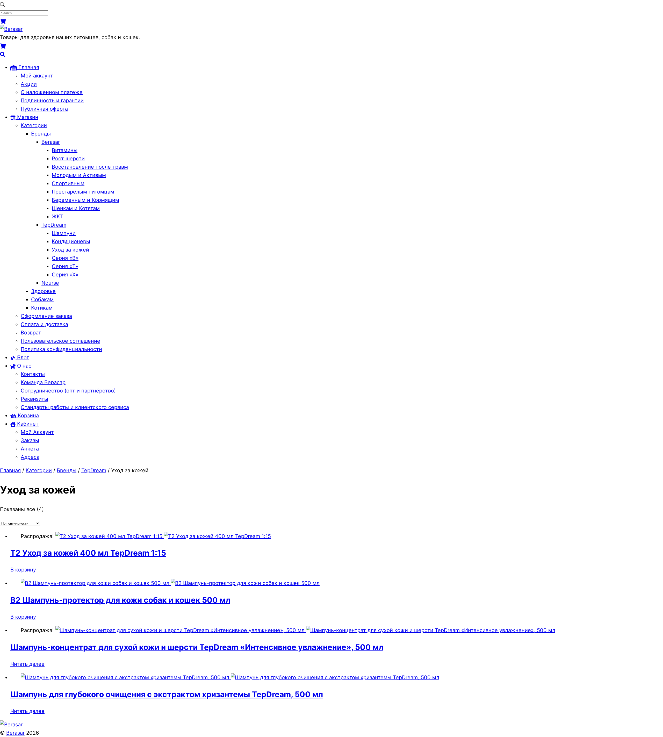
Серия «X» (65, 274)
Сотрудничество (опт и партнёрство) (68, 391)
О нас (23, 366)
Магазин (27, 117)
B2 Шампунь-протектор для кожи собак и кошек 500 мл (120, 600)
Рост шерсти (68, 158)
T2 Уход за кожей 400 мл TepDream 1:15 (88, 552)
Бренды (41, 134)
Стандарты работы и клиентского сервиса (75, 407)
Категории (34, 125)
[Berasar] (11, 29)
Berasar (50, 142)
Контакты (33, 374)
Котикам (42, 308)
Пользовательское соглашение (60, 341)
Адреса (30, 457)
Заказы (30, 440)
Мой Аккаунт (37, 432)
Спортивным (68, 183)
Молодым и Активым (79, 175)
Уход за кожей (70, 250)
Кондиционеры (71, 241)
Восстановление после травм (90, 167)
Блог (22, 357)
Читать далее (27, 664)
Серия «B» (65, 258)
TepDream (53, 225)
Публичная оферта (44, 109)
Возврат (31, 333)
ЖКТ (57, 216)
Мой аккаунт (37, 76)
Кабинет (27, 424)
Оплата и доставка (44, 324)
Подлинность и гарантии (52, 100)
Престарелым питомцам (83, 192)
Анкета (30, 449)
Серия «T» (65, 266)
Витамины (64, 150)
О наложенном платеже (52, 92)
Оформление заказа (46, 316)
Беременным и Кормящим (85, 200)
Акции (29, 84)
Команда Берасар (43, 382)
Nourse (50, 283)
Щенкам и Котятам (76, 208)
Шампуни (64, 233)
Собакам (42, 299)
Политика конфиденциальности (61, 349)
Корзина (27, 415)
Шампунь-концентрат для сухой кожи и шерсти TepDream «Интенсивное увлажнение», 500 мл (196, 647)
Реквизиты (34, 399)
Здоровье (43, 291)
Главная (28, 67)
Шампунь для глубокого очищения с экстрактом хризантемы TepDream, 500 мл (166, 694)
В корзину (23, 570)
